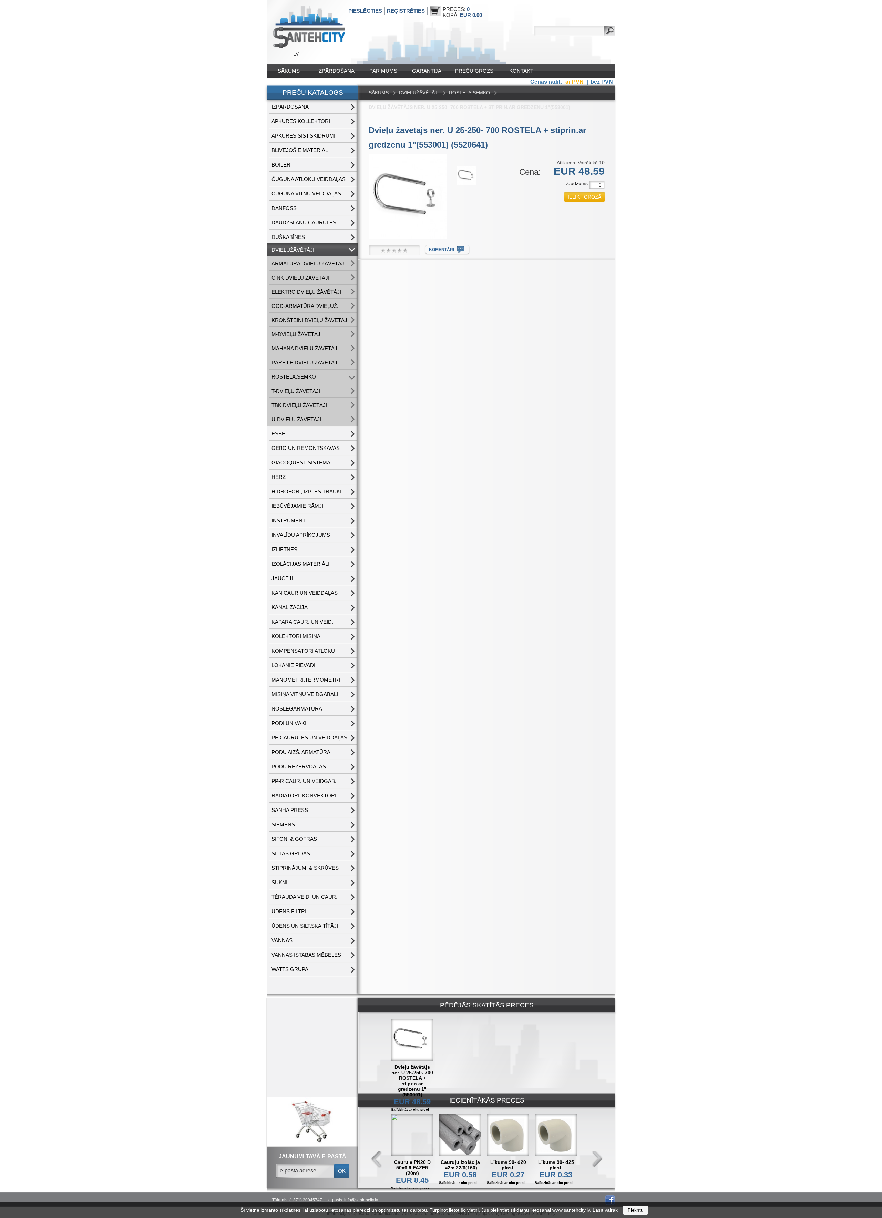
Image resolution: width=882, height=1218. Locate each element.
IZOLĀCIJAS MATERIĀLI (300, 564)
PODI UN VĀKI (288, 723)
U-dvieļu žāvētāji (296, 419)
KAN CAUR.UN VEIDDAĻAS (304, 593)
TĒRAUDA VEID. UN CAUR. (304, 897)
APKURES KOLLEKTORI (300, 121)
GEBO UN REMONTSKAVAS (305, 448)
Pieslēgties (365, 11)
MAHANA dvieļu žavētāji (305, 348)
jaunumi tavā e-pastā (312, 1156)
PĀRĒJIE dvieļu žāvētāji (305, 362)
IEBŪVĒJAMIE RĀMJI (297, 506)
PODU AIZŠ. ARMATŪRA (300, 752)
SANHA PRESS (289, 810)
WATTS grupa (289, 969)
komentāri (441, 249)
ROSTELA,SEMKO (293, 377)
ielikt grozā (584, 197)
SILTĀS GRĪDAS (290, 853)
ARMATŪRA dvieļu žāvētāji (308, 263)
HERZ (278, 477)
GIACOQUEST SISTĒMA (300, 462)
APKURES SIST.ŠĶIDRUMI (303, 136)
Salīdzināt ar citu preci (410, 1188)
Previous (376, 1159)
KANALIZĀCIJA (289, 607)
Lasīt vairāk (605, 1210)
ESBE (278, 433)
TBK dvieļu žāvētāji (299, 405)
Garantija (426, 71)
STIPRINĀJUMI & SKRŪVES (305, 868)
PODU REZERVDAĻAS (298, 766)
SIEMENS (283, 824)
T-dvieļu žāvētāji (295, 391)
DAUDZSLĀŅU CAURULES (303, 222)
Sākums (289, 71)
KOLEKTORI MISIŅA (295, 636)
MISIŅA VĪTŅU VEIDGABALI (304, 694)
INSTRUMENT (288, 520)
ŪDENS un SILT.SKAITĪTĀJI (304, 926)
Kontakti (522, 71)
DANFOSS (284, 208)
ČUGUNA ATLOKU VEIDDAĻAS (308, 179)
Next (597, 1159)
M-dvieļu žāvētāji (296, 334)
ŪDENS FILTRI (288, 911)
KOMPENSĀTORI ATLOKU (303, 651)
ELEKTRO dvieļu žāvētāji (306, 292)
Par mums (383, 71)
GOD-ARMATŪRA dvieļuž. (304, 306)
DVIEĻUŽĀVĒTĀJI (292, 250)
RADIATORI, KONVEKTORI (303, 795)
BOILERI (281, 165)
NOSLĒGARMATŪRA (296, 709)
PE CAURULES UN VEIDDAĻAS (309, 738)
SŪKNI (279, 882)
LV (296, 54)
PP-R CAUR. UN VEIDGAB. (303, 781)
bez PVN (602, 82)
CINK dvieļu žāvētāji (300, 278)
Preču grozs (474, 71)
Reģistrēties (406, 11)
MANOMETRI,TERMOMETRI (305, 680)
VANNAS (282, 940)
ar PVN (575, 82)
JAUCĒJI (282, 578)
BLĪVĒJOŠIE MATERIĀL (299, 150)
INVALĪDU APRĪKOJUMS (300, 535)
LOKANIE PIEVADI (293, 665)
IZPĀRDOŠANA (336, 71)
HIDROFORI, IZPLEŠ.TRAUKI (306, 491)
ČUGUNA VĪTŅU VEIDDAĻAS (306, 194)
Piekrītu (635, 1210)
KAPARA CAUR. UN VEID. (302, 622)
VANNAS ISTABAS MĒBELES (306, 955)
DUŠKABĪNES (288, 237)
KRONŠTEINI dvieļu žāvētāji (310, 320)
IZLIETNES (284, 549)
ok (342, 1171)
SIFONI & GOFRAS (294, 839)
